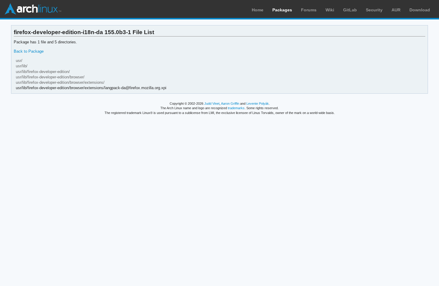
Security (374, 9)
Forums (309, 9)
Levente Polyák (257, 103)
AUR (396, 9)
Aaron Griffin (230, 103)
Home (257, 9)
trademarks (236, 108)
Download (419, 9)
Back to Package (29, 51)
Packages (282, 9)
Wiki (330, 9)
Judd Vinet (212, 103)
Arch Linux (32, 9)
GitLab (350, 9)
